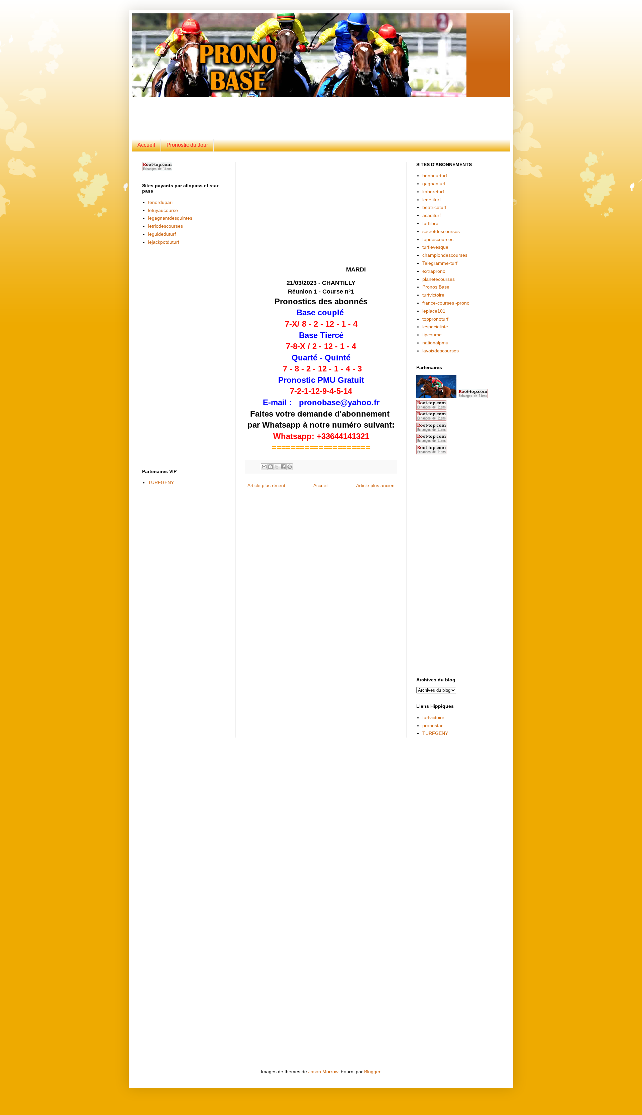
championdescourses (444, 255)
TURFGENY (161, 482)
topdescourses (437, 239)
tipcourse (432, 334)
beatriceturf (434, 207)
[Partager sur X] (277, 466)
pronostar (432, 725)
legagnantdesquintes (170, 218)
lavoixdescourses (440, 350)
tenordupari (160, 202)
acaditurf (431, 215)
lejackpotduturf (163, 242)
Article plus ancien (375, 485)
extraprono (433, 271)
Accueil (146, 145)
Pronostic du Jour (187, 145)
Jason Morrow (323, 1071)
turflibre (430, 223)
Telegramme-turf (439, 263)
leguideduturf (162, 234)
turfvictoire (433, 295)
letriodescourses (165, 226)
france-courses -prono (445, 303)
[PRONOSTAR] (436, 396)
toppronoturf (435, 319)
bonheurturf (434, 175)
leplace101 (433, 311)
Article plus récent (266, 485)
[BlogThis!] (270, 466)
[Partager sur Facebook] (283, 466)
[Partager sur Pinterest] (289, 466)
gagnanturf (433, 183)
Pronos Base (435, 287)
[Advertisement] (304, 112)
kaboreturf (433, 191)
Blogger (372, 1071)
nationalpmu (435, 342)
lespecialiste (435, 326)
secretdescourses (441, 231)
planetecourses (438, 279)
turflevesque (435, 247)
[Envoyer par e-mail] (264, 466)
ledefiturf (431, 199)
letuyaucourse (163, 210)
